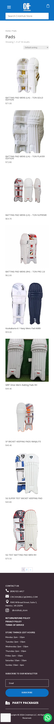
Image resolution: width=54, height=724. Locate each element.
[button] (47, 717)
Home (8, 31)
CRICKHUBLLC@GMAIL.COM (24, 597)
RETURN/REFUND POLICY (17, 618)
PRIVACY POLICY (13, 621)
